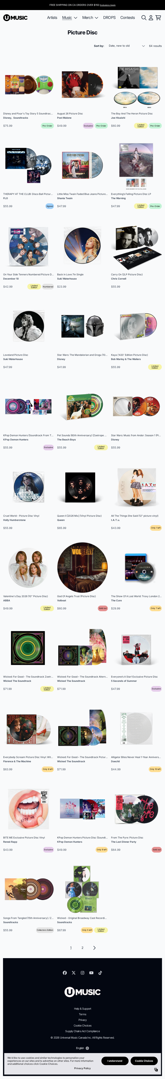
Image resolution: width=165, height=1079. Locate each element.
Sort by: (99, 45)
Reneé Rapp (10, 841)
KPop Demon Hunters (15, 439)
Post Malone (64, 117)
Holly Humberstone (14, 519)
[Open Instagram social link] (82, 972)
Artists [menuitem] (52, 17)
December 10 (11, 278)
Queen (61, 519)
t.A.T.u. (115, 519)
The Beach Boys (66, 439)
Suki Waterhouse (67, 278)
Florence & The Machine (17, 761)
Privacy (82, 1019)
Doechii (115, 761)
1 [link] (70, 948)
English (80, 1048)
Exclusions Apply (108, 5)
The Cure (116, 600)
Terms (82, 1014)
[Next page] (94, 948)
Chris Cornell (118, 278)
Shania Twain (64, 198)
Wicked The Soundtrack (17, 680)
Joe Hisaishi (118, 117)
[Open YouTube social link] (91, 972)
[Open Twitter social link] (73, 972)
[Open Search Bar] (143, 18)
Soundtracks (20, 117)
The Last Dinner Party (123, 841)
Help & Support (82, 1008)
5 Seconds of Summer (124, 680)
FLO (5, 198)
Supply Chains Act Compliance (82, 1031)
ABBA (6, 600)
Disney (7, 117)
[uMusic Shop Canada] (15, 17)
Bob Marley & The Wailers (126, 359)
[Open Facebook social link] (64, 972)
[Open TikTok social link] (100, 972)
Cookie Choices (83, 1025)
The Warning (118, 198)
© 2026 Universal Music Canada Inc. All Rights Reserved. (82, 1037)
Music (67, 17)
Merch (87, 17)
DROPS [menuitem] (109, 17)
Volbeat (61, 600)
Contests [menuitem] (127, 17)
